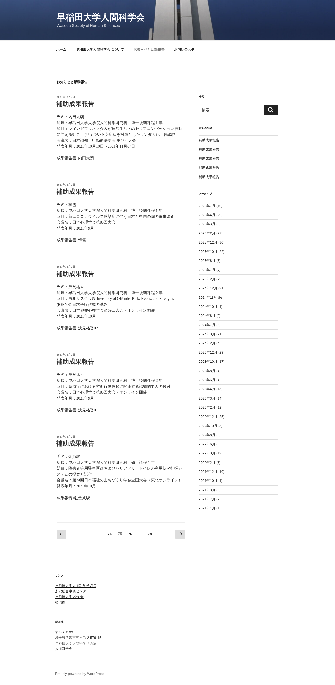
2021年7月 (207, 499)
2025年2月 (207, 279)
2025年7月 (207, 270)
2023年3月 (207, 398)
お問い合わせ (184, 49)
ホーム (61, 49)
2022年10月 (208, 426)
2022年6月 (207, 444)
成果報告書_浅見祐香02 (77, 328)
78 (150, 535)
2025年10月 (208, 252)
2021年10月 (208, 481)
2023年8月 (207, 371)
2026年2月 (207, 233)
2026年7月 (207, 206)
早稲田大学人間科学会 (101, 17)
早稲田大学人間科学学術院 (75, 586)
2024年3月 (207, 334)
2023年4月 (207, 389)
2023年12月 (208, 352)
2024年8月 (207, 316)
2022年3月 (207, 453)
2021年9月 (207, 490)
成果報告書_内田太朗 (75, 158)
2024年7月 (207, 325)
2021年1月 (207, 508)
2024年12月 (208, 288)
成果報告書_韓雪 (71, 240)
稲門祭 (60, 602)
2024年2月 (207, 343)
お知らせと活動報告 (149, 49)
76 (130, 535)
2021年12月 (208, 472)
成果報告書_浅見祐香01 (77, 410)
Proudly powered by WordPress (79, 674)
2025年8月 (207, 261)
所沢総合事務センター (72, 591)
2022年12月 (208, 417)
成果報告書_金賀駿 (73, 498)
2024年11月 (208, 297)
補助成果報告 (75, 103)
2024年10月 (208, 307)
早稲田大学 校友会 (69, 597)
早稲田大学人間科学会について (100, 49)
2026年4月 (207, 215)
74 (109, 535)
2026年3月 (207, 224)
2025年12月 (208, 242)
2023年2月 (207, 407)
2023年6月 (207, 380)
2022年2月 (207, 463)
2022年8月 (207, 435)
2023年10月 (208, 361)
